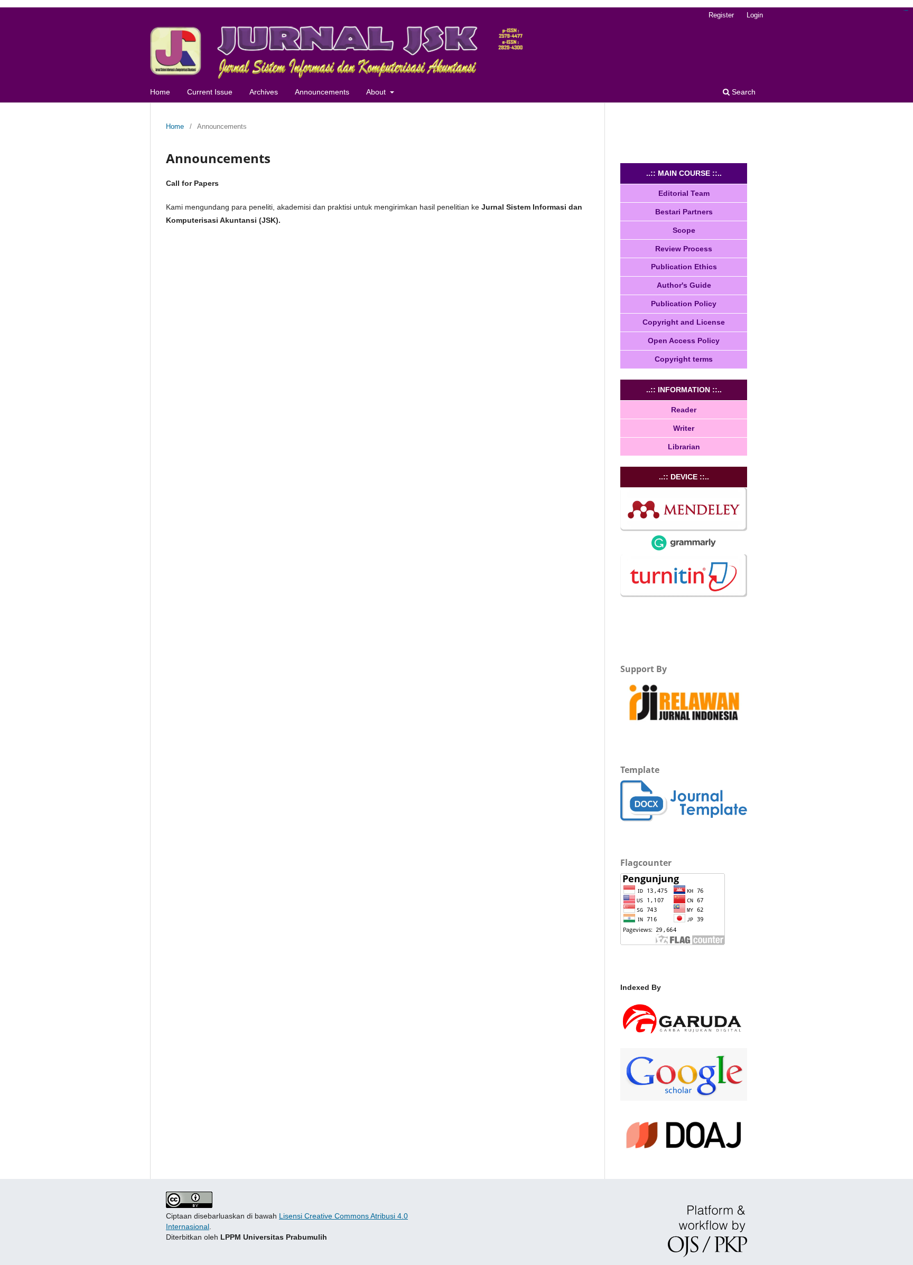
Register (721, 15)
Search (743, 92)
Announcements (322, 92)
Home (160, 92)
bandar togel (905, 10)
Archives (263, 92)
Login (755, 15)
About (377, 92)
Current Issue (209, 92)
